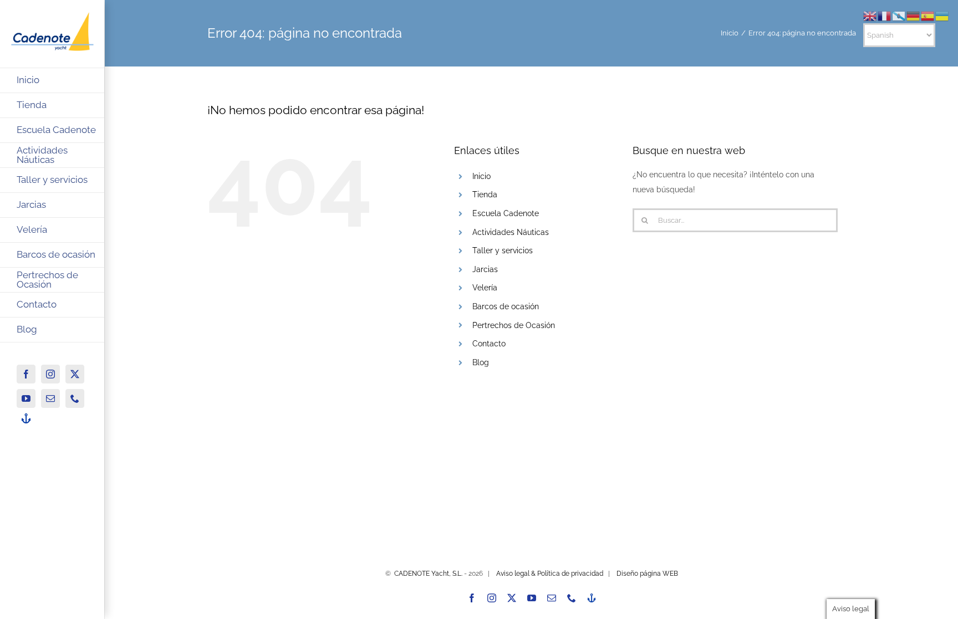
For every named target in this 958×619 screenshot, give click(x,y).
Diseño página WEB (647, 573)
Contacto (489, 343)
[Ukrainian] (942, 15)
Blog (480, 362)
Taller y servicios (502, 250)
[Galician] (899, 15)
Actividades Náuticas (510, 232)
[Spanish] (928, 15)
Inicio (481, 176)
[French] (885, 15)
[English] (870, 15)
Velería (484, 287)
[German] (913, 15)
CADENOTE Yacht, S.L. (428, 573)
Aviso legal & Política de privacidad (549, 573)
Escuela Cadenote (505, 213)
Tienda (484, 194)
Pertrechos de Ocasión (513, 325)
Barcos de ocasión (505, 306)
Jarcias (485, 269)
